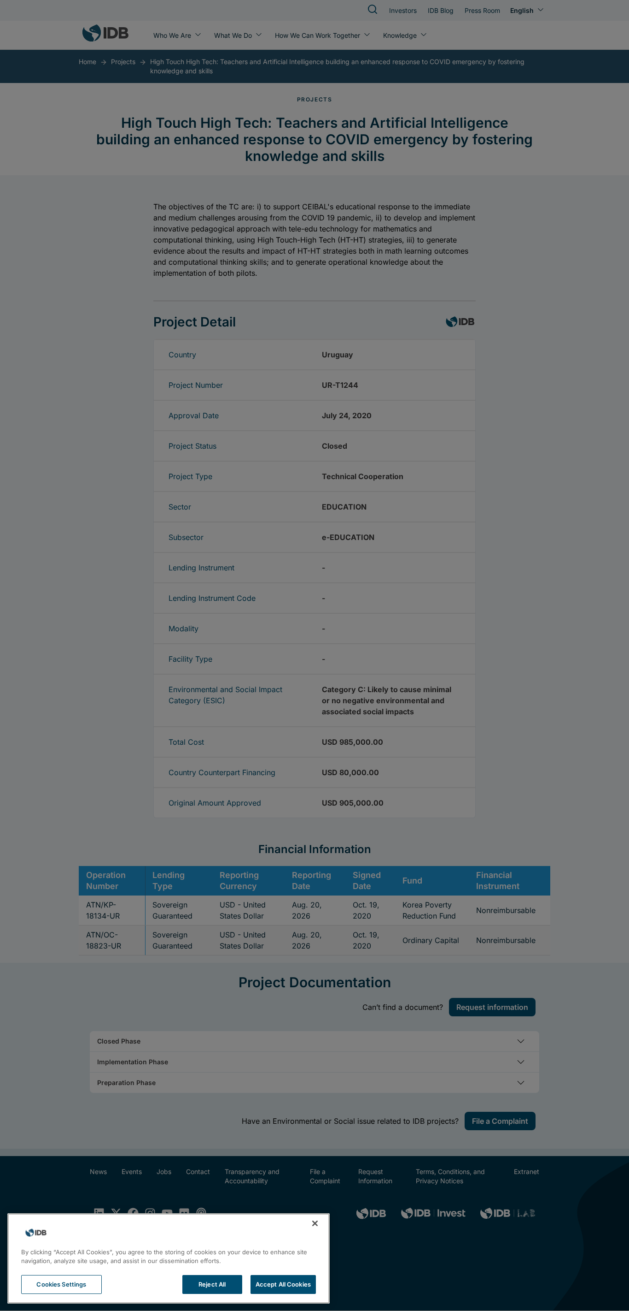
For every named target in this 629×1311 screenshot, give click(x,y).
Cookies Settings (61, 1284)
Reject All (212, 1284)
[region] (168, 1258)
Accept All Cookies (283, 1284)
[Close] (315, 1223)
